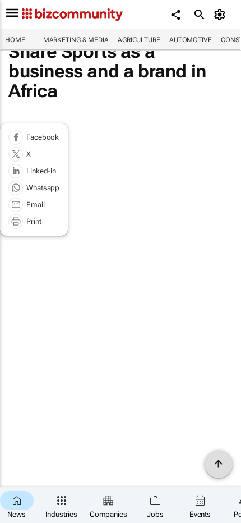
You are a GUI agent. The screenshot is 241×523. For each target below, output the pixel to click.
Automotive (190, 40)
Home (15, 40)
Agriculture (139, 40)
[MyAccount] (221, 14)
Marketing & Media (76, 40)
